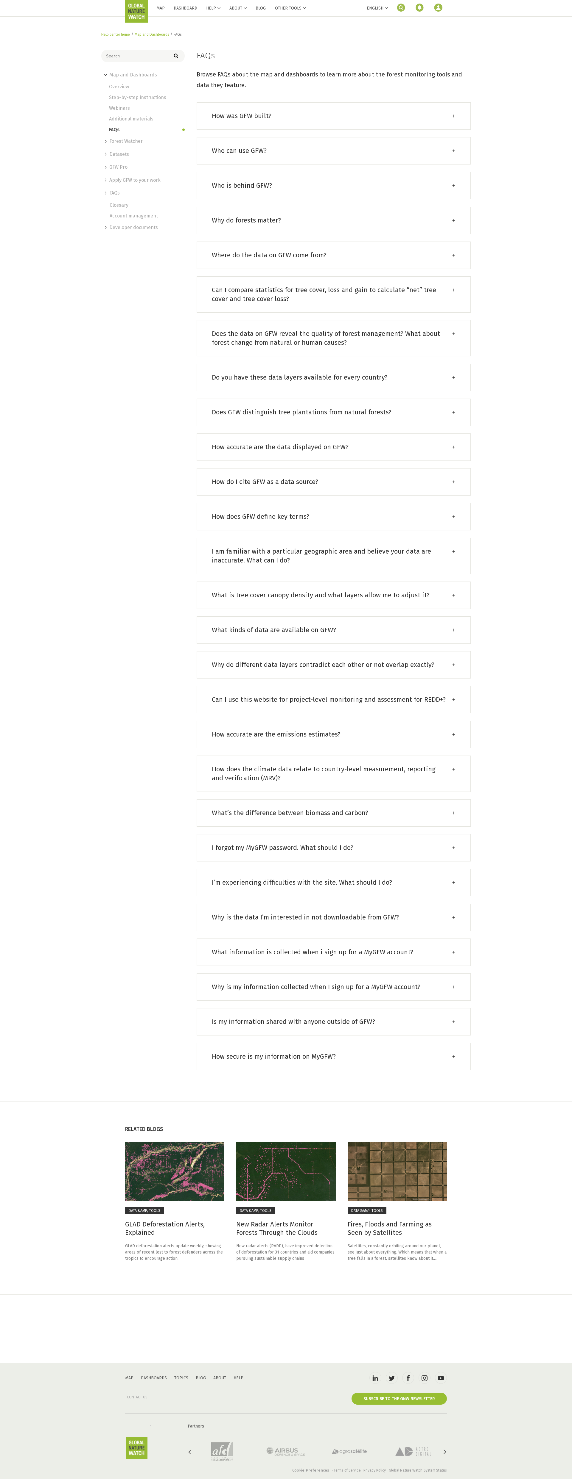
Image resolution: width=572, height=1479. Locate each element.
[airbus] (285, 1451)
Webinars (119, 108)
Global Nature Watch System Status (418, 1470)
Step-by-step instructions (137, 97)
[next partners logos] (444, 1452)
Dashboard (185, 8)
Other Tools (288, 8)
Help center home (115, 34)
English (375, 8)
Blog (261, 8)
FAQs (114, 129)
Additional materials (131, 119)
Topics (181, 1378)
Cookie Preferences (310, 1470)
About (235, 8)
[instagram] (424, 1378)
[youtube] (441, 1378)
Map (160, 8)
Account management (134, 216)
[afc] (222, 1451)
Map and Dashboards (152, 34)
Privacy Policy (374, 1470)
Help (211, 8)
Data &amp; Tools (144, 1211)
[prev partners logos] (190, 1452)
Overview (119, 86)
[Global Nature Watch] (136, 1448)
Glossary (119, 205)
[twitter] (392, 1378)
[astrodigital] (413, 1451)
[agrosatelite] (349, 1451)
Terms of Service (347, 1470)
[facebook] (408, 1378)
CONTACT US (137, 1397)
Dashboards (154, 1378)
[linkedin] (375, 1378)
